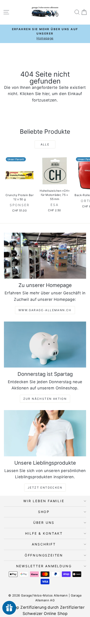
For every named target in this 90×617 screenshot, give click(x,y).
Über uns (43, 522)
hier (45, 93)
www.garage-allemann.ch (45, 310)
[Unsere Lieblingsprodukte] (45, 433)
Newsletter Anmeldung (44, 566)
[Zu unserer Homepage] (45, 256)
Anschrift (44, 544)
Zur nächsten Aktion (45, 398)
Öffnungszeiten (44, 555)
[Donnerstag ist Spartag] (45, 345)
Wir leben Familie (43, 501)
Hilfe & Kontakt (44, 533)
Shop (44, 512)
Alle (45, 144)
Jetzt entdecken (45, 487)
